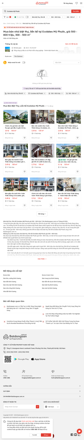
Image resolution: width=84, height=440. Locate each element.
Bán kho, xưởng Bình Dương (12, 278)
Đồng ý (46, 435)
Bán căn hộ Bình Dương (49, 288)
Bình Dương (11, 23)
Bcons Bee (6, 275)
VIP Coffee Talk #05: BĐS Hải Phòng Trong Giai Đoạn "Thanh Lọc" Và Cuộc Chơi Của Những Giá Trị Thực (62, 322)
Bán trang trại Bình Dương (50, 278)
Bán (4, 23)
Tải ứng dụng (68, 3)
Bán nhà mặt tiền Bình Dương (12, 285)
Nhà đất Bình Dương (9, 291)
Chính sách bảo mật (28, 421)
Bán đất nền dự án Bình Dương (51, 282)
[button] (79, 17)
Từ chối (34, 435)
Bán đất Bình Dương (9, 282)
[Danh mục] (3, 3)
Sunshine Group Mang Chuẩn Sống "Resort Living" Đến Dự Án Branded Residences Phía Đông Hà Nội (24, 322)
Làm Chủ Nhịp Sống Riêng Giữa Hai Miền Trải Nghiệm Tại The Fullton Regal (62, 315)
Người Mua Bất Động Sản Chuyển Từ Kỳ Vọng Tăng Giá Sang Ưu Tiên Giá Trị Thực (62, 307)
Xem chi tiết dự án (71, 44)
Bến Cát (18, 23)
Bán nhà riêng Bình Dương (11, 288)
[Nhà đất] (42, 3)
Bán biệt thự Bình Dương (50, 285)
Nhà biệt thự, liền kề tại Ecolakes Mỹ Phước (36, 23)
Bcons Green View (48, 275)
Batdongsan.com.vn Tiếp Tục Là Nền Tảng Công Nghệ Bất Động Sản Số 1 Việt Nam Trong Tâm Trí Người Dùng (24, 308)
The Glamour (18, 56)
